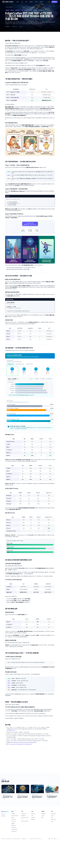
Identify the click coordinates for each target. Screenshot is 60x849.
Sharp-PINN (13, 827)
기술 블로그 (43, 813)
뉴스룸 (42, 815)
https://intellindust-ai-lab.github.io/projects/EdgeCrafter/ (24, 742)
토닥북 (12, 817)
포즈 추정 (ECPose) (29, 364)
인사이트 (30, 1)
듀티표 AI (13, 823)
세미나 (36, 2)
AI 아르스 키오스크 (14, 815)
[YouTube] (55, 839)
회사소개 (41, 1)
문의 (52, 821)
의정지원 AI (13, 825)
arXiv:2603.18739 (11, 730)
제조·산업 (33, 819)
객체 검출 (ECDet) (11, 364)
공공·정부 (33, 817)
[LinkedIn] (49, 839)
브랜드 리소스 (53, 819)
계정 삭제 (40, 838)
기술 (22, 1)
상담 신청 (54, 1)
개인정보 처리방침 (35, 838)
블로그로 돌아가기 (10, 7)
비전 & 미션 (53, 813)
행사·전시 (33, 813)
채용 (52, 817)
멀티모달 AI (23, 815)
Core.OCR (13, 821)
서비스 (17, 1)
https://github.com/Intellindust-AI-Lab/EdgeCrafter (20, 744)
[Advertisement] (30, 759)
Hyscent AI (13, 819)
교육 (32, 815)
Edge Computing (24, 820)
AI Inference (23, 813)
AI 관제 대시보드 (14, 829)
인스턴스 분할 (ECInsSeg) (20, 364)
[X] (58, 839)
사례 (26, 1)
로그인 (49, 1)
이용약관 (30, 838)
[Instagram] (52, 839)
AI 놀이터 (13, 813)
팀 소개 (52, 815)
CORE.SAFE (13, 831)
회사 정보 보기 (24, 838)
